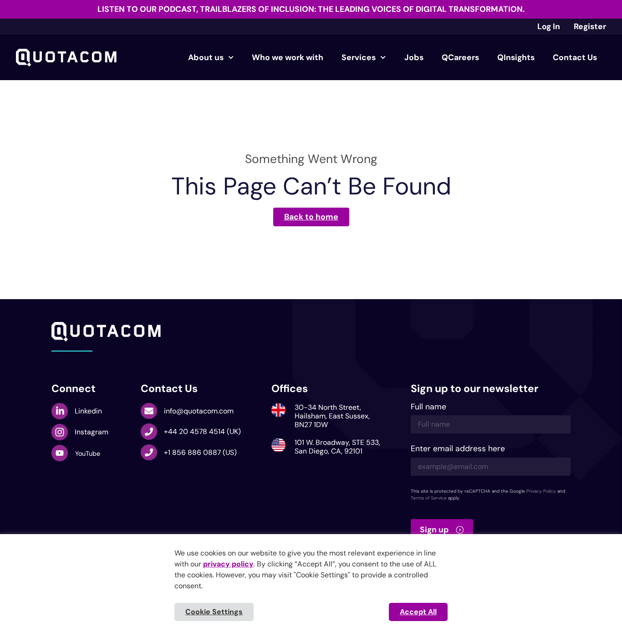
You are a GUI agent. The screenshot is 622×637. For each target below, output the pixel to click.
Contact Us (575, 57)
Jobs (413, 57)
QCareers (460, 57)
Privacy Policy (541, 491)
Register (590, 26)
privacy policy (228, 564)
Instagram (91, 432)
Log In (548, 26)
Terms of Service (429, 498)
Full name (428, 407)
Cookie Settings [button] (214, 612)
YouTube (87, 453)
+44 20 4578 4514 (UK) (202, 431)
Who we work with (287, 57)
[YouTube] (59, 453)
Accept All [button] (418, 612)
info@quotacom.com (199, 411)
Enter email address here (458, 449)
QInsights (516, 57)
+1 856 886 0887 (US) (200, 452)
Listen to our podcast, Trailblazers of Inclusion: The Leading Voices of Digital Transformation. (311, 9)
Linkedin (88, 411)
